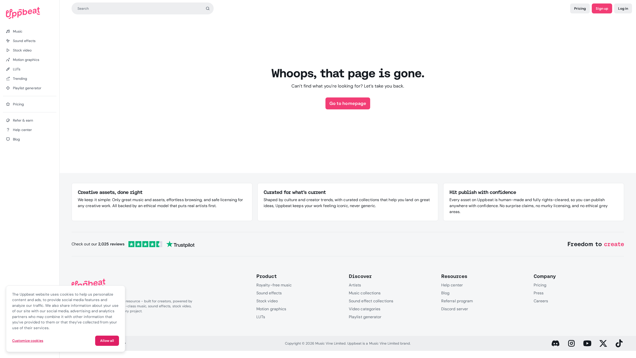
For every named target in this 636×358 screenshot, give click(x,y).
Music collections (365, 293)
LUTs (260, 316)
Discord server (454, 309)
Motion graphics (271, 309)
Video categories (364, 309)
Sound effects (269, 293)
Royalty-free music (274, 285)
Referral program (457, 301)
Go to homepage (347, 103)
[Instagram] (571, 343)
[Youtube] (587, 343)
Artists (355, 285)
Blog (445, 293)
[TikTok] (619, 343)
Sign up (602, 8)
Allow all (107, 340)
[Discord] (555, 343)
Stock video (267, 301)
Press (539, 293)
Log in (623, 8)
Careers (541, 301)
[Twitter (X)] (603, 343)
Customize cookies (27, 340)
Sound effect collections (371, 301)
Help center (452, 285)
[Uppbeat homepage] (29, 13)
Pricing (580, 8)
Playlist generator (365, 316)
